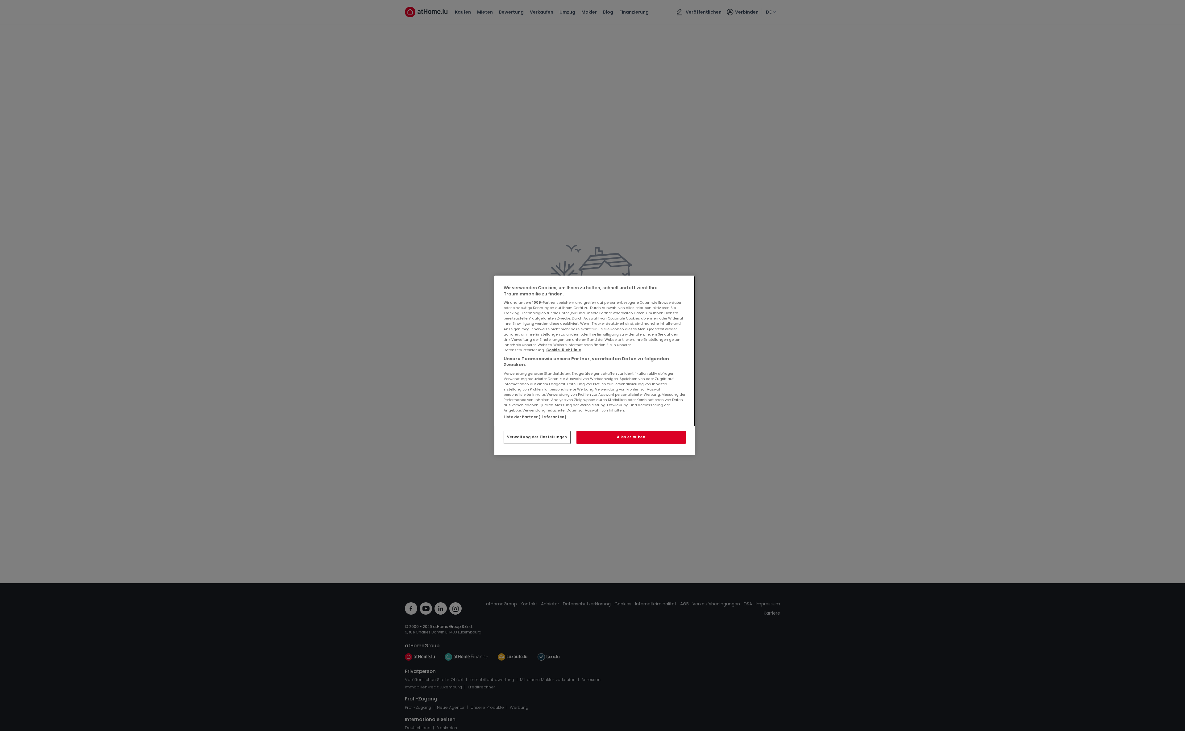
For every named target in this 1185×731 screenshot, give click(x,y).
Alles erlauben (631, 437)
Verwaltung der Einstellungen (537, 437)
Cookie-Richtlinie (563, 350)
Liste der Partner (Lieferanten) (535, 417)
